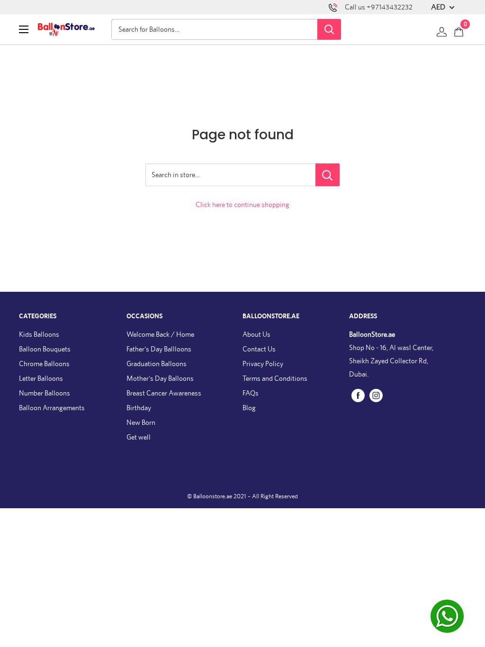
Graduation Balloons (156, 363)
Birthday (138, 408)
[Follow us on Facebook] (358, 395)
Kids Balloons (39, 334)
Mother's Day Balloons (160, 378)
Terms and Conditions (274, 378)
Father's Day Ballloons (158, 349)
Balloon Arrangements (52, 408)
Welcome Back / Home (160, 334)
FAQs (250, 393)
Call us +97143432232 (379, 7)
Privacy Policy (262, 363)
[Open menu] (23, 29)
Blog (249, 408)
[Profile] (442, 29)
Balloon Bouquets (45, 349)
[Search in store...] (327, 174)
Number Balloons (44, 393)
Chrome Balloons (44, 363)
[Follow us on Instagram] (376, 395)
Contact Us (259, 349)
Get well (138, 437)
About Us (256, 334)
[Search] (329, 29)
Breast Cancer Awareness (163, 393)
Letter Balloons (41, 378)
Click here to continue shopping (242, 204)
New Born (140, 422)
